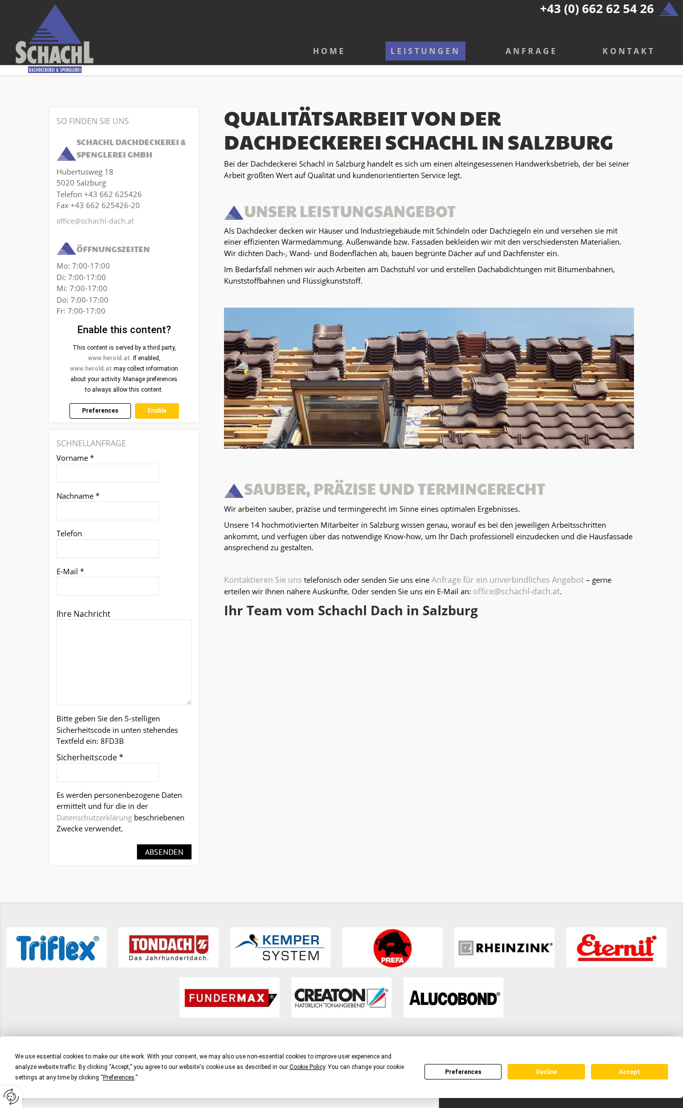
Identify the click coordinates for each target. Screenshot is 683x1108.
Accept (629, 1071)
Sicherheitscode (90, 757)
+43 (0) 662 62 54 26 (597, 8)
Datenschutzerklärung (94, 817)
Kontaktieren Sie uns (263, 579)
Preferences (463, 1071)
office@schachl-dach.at (516, 591)
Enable (157, 410)
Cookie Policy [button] (307, 1066)
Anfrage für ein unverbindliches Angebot (509, 579)
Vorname (75, 458)
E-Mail (70, 571)
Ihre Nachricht (83, 613)
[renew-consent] (11, 1096)
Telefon (69, 533)
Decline (546, 1071)
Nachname (78, 496)
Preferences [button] (118, 1077)
